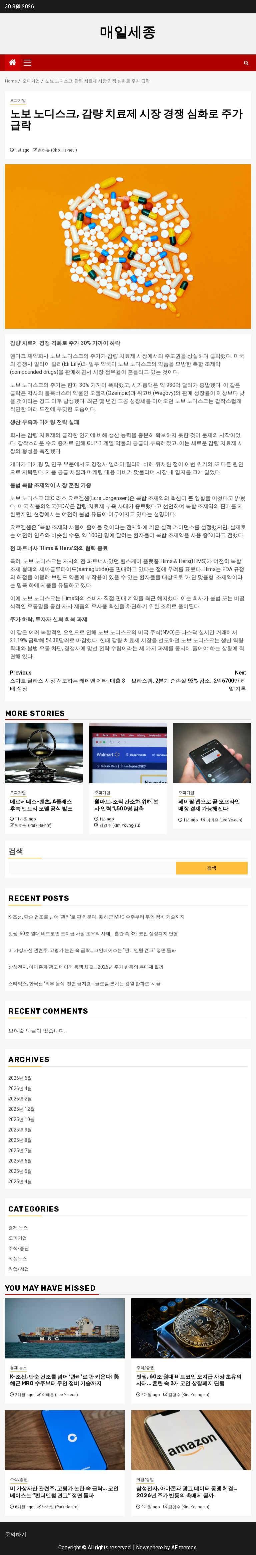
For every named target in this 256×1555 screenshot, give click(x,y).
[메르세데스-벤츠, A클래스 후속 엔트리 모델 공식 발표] (44, 753)
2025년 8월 (20, 1140)
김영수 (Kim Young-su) (119, 825)
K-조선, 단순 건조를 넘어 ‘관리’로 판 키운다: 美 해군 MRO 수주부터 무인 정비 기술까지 (96, 917)
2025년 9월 (20, 1129)
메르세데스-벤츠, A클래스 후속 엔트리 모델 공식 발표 (41, 805)
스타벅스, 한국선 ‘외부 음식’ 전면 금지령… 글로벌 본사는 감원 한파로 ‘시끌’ (85, 983)
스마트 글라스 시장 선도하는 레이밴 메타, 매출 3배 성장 (67, 681)
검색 (16, 851)
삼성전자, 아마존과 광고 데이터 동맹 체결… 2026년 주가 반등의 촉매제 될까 (86, 967)
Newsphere (149, 1547)
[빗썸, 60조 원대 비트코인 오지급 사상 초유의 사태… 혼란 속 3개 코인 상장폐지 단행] (191, 1328)
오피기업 (18, 100)
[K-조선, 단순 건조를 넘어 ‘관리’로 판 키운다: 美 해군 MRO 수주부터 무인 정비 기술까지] (65, 1328)
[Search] (246, 62)
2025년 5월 (20, 1171)
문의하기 (15, 1534)
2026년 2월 (20, 1098)
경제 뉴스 (18, 1227)
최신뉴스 (17, 1258)
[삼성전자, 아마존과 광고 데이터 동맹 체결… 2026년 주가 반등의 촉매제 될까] (191, 1440)
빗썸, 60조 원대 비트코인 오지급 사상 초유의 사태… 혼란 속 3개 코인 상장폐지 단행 (93, 933)
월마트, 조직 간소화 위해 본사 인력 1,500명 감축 (126, 805)
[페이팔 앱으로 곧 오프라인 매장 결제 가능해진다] (212, 753)
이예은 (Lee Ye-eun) (224, 820)
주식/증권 (18, 1248)
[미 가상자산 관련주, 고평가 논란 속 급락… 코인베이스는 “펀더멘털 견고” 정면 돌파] (65, 1440)
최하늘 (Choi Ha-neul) (57, 150)
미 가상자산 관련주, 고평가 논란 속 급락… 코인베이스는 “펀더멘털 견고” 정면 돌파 (92, 950)
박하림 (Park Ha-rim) (33, 825)
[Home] (12, 63)
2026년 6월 (20, 1078)
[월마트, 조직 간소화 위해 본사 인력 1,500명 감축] (128, 753)
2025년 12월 (21, 1109)
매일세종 (128, 32)
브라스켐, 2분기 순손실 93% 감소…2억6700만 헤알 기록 (188, 681)
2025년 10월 (21, 1119)
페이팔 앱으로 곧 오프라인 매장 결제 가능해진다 (209, 805)
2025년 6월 (20, 1160)
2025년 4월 (20, 1181)
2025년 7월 (20, 1150)
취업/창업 (18, 1269)
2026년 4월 (20, 1088)
